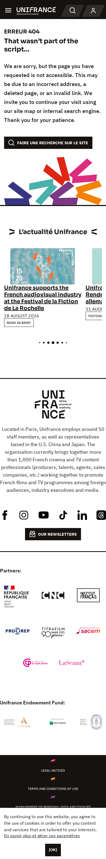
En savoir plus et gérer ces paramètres (42, 835)
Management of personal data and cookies (53, 807)
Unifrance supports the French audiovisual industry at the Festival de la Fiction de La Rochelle (42, 298)
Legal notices (53, 770)
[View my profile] (93, 11)
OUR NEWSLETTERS (57, 534)
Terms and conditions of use (53, 789)
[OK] (53, 849)
